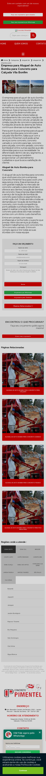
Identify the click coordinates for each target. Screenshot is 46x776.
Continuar (23, 771)
